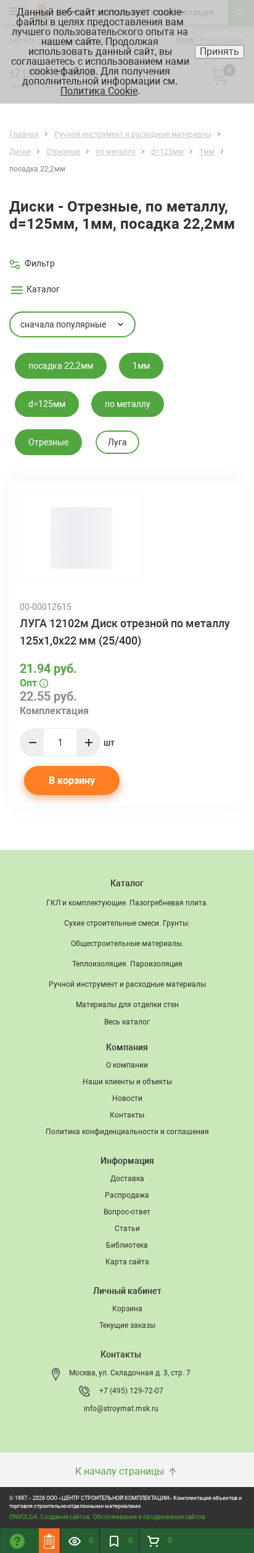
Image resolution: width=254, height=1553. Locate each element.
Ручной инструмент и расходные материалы (127, 984)
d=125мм (46, 404)
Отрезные (48, 442)
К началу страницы (120, 1471)
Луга (117, 442)
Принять (219, 51)
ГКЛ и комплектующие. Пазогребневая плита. (127, 903)
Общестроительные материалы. (127, 943)
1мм (141, 366)
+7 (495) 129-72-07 (131, 1390)
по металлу (127, 404)
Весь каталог (127, 1022)
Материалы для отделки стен (127, 1004)
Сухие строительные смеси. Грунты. (127, 923)
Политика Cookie (98, 91)
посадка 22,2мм (60, 366)
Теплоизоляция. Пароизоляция (127, 964)
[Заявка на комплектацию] (49, 1540)
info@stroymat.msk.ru (121, 1408)
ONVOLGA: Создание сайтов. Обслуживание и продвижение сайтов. (108, 1517)
